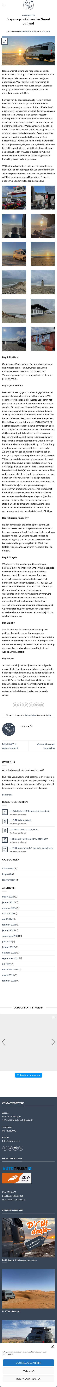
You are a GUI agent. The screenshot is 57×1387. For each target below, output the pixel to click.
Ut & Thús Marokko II (20, 820)
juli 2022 (6, 963)
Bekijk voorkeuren (28, 1378)
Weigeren (29, 1370)
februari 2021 (9, 980)
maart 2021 (8, 975)
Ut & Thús (46, 31)
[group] (28, 1042)
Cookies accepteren (28, 1362)
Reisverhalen (28, 15)
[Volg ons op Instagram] (10, 1148)
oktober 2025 (9, 907)
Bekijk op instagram (30, 1075)
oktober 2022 (9, 952)
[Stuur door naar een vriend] (31, 704)
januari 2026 (8, 902)
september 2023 (10, 935)
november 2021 (10, 969)
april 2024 (7, 919)
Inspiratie (7, 874)
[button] (52, 1346)
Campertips (8, 868)
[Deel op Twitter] (25, 704)
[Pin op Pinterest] (36, 704)
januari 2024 (8, 930)
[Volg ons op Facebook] (4, 1148)
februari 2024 (9, 924)
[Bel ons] (20, 1148)
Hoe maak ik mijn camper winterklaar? (29, 838)
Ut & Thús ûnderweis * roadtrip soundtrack (31, 848)
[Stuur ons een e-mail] (15, 1148)
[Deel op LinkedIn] (41, 704)
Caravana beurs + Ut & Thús (24, 829)
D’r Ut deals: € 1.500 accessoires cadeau (30, 810)
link (49, 715)
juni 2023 (7, 941)
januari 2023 (8, 947)
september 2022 (10, 958)
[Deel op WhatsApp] (15, 704)
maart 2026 (8, 896)
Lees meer (7, 794)
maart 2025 (8, 913)
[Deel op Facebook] (20, 704)
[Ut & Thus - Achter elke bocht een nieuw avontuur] (28, 5)
